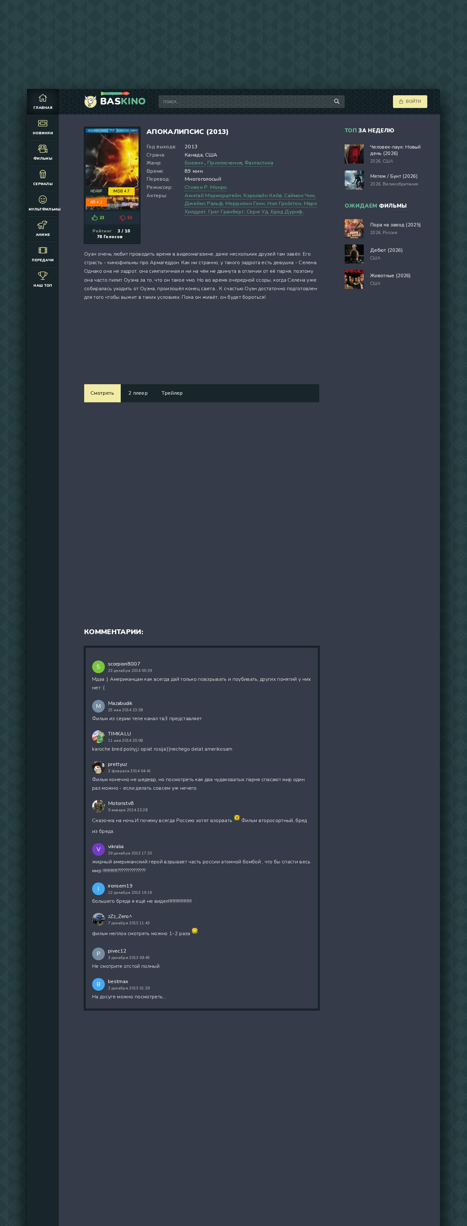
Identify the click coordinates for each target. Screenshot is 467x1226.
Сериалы (43, 184)
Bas (123, 101)
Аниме (43, 234)
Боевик (195, 162)
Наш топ (42, 285)
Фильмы (42, 158)
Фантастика (259, 162)
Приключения (224, 162)
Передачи (43, 260)
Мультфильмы (44, 209)
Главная (42, 107)
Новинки (43, 133)
